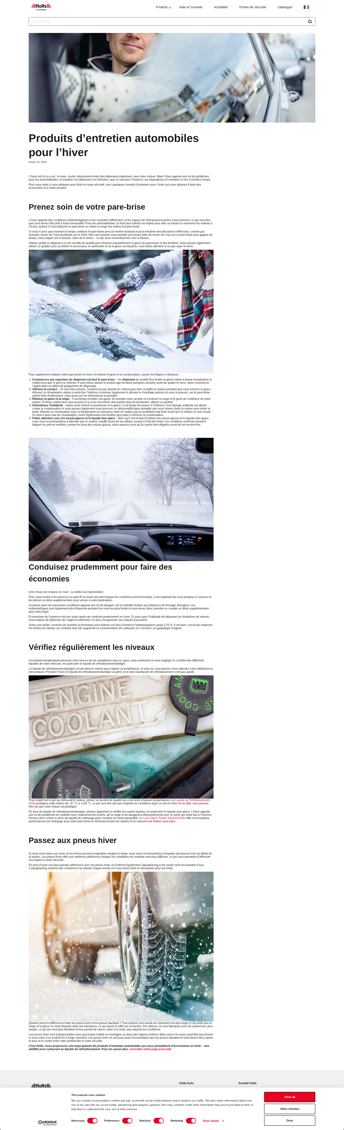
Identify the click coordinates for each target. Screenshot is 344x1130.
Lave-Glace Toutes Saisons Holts (164, 818)
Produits (162, 7)
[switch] (127, 1121)
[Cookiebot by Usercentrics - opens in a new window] (47, 1123)
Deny (289, 1120)
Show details (211, 1120)
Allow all (289, 1096)
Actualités (221, 7)
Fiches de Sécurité (252, 7)
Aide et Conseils (190, 7)
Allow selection (289, 1108)
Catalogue (285, 7)
